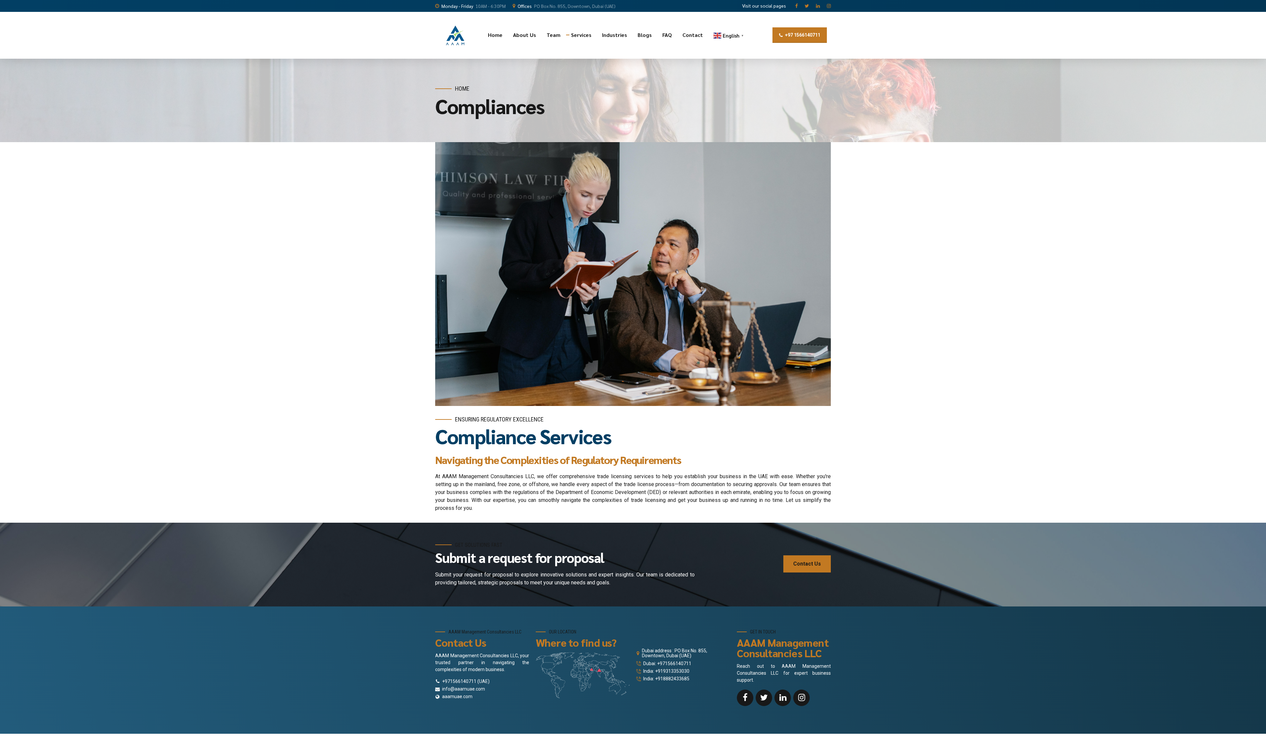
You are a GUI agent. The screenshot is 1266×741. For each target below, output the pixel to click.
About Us (524, 34)
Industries (614, 34)
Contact (692, 34)
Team (553, 34)
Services (581, 34)
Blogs (645, 34)
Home (495, 34)
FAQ (667, 34)
